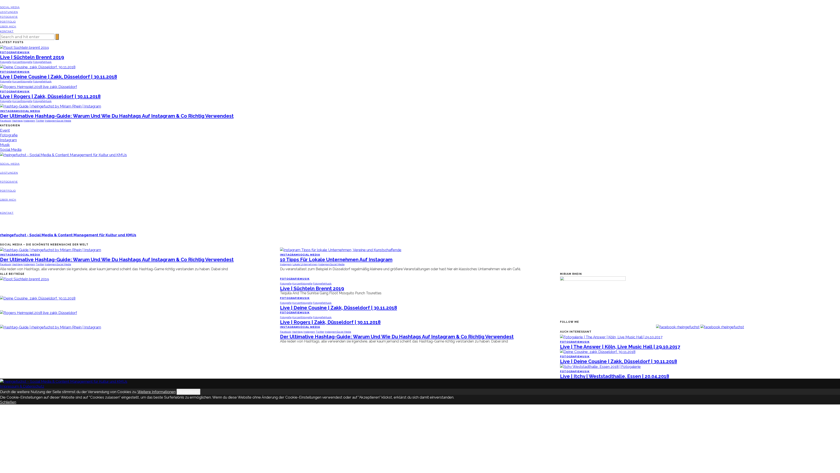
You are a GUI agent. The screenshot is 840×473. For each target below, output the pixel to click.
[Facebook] (1, 2)
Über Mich (8, 26)
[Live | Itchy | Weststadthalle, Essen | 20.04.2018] (600, 366)
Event (5, 130)
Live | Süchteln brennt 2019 (32, 57)
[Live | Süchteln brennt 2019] (24, 47)
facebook (5, 120)
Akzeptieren (188, 392)
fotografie (6, 62)
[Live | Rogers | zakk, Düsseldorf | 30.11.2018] (38, 86)
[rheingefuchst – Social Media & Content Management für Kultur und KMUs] (63, 381)
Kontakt (7, 31)
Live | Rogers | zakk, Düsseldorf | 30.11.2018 (50, 96)
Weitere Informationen (156, 392)
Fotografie (9, 16)
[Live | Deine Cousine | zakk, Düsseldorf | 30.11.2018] (37, 67)
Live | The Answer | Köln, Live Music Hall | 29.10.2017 (620, 346)
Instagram (9, 111)
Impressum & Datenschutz (22, 386)
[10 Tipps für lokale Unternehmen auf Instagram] (340, 249)
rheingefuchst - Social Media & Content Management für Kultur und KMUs (68, 235)
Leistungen (9, 12)
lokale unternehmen (305, 264)
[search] (1, 226)
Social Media (10, 7)
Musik (25, 52)
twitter (40, 120)
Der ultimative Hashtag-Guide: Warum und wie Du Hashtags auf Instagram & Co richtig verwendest (117, 116)
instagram (29, 120)
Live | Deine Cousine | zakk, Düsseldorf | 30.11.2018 (58, 76)
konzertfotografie (22, 62)
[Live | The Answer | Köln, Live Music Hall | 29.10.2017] (611, 336)
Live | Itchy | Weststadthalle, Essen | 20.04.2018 (614, 376)
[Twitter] (4, 2)
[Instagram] (7, 2)
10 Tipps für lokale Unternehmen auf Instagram (336, 259)
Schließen (8, 402)
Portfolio (8, 21)
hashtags (17, 120)
